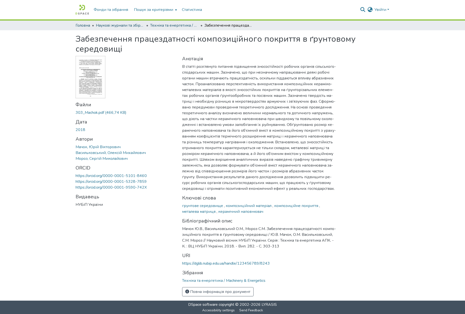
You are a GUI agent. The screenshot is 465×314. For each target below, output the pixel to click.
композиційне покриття (296, 205)
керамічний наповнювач (240, 211)
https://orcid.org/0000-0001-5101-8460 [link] (111, 175)
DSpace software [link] (203, 304)
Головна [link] (83, 25)
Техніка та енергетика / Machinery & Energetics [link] (174, 25)
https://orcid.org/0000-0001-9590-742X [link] (111, 187)
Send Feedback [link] (251, 310)
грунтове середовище (203, 205)
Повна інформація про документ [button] (219, 291)
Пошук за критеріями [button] (153, 9)
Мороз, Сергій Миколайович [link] (102, 158)
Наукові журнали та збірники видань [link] (120, 25)
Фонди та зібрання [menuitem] (111, 9)
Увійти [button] (380, 9)
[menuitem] (155, 9)
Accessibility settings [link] (218, 310)
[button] (82, 10)
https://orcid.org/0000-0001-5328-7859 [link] (111, 181)
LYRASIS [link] (269, 304)
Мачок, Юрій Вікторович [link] (98, 147)
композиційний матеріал (249, 205)
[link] (126, 112)
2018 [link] (80, 129)
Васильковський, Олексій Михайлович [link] (111, 152)
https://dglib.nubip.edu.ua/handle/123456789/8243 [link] (226, 263)
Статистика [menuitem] (192, 9)
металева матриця (199, 211)
